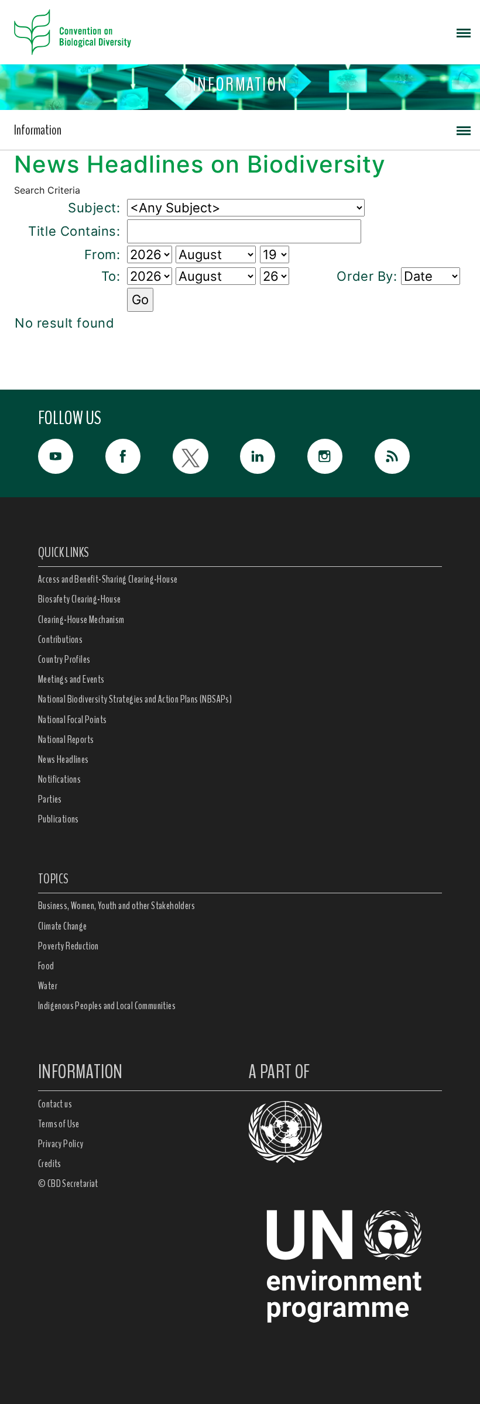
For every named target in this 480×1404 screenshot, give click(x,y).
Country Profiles (64, 659)
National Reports (66, 739)
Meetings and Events (71, 679)
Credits (49, 1164)
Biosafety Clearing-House (79, 599)
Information (37, 130)
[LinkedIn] (273, 456)
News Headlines (63, 759)
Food (46, 966)
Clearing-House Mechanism (81, 619)
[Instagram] (341, 456)
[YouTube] (71, 456)
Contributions (60, 639)
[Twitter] (206, 456)
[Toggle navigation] (464, 32)
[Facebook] (139, 456)
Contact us (55, 1104)
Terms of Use (59, 1124)
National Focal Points (72, 720)
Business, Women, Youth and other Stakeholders (116, 906)
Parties (50, 799)
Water (47, 986)
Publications (58, 819)
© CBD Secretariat (68, 1183)
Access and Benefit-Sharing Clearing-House (107, 579)
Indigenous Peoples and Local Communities (107, 1006)
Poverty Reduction (68, 946)
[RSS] (408, 459)
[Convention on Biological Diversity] (72, 32)
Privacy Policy (61, 1144)
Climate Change (62, 926)
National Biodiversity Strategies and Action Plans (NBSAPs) (135, 699)
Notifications (59, 779)
